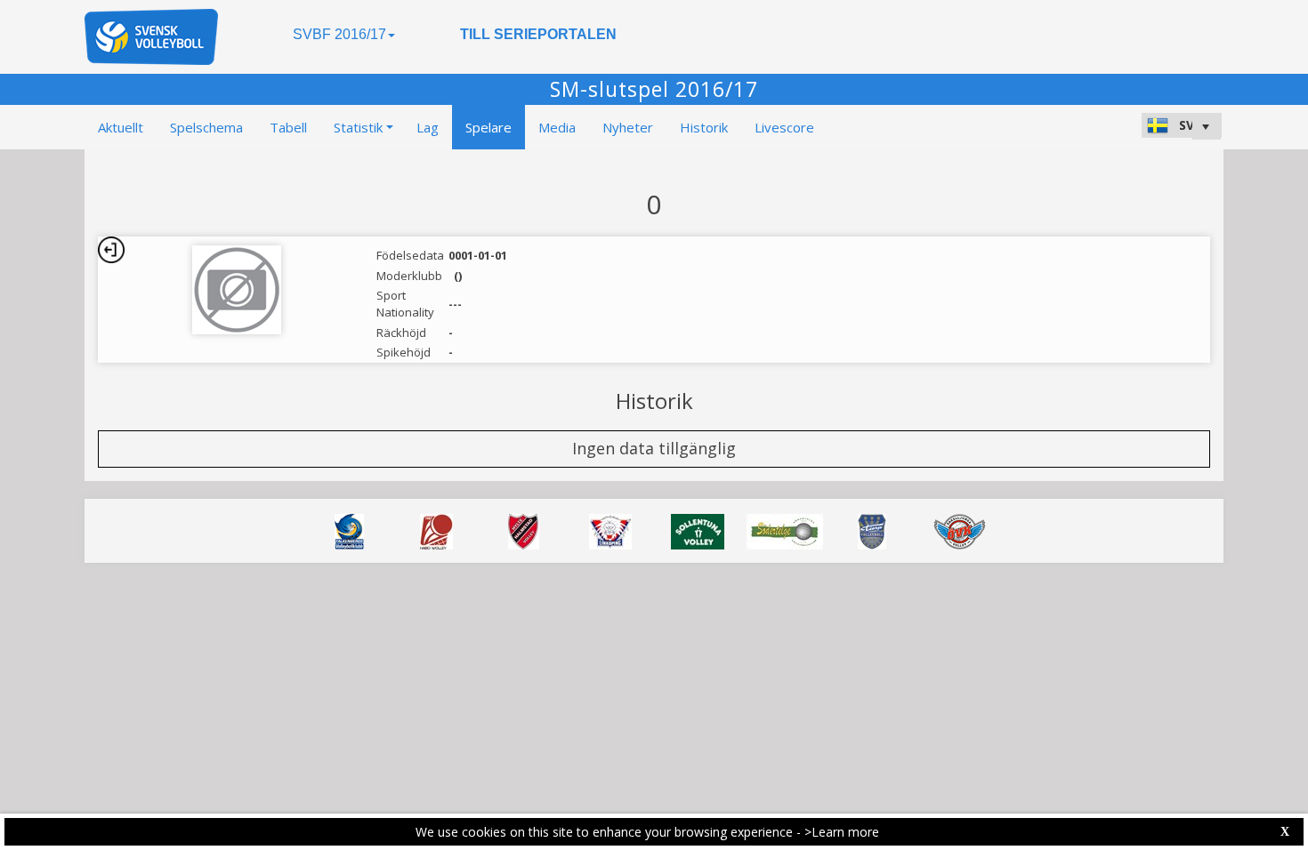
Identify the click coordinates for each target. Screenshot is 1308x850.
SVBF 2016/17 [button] (339, 34)
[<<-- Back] (111, 250)
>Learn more (841, 831)
